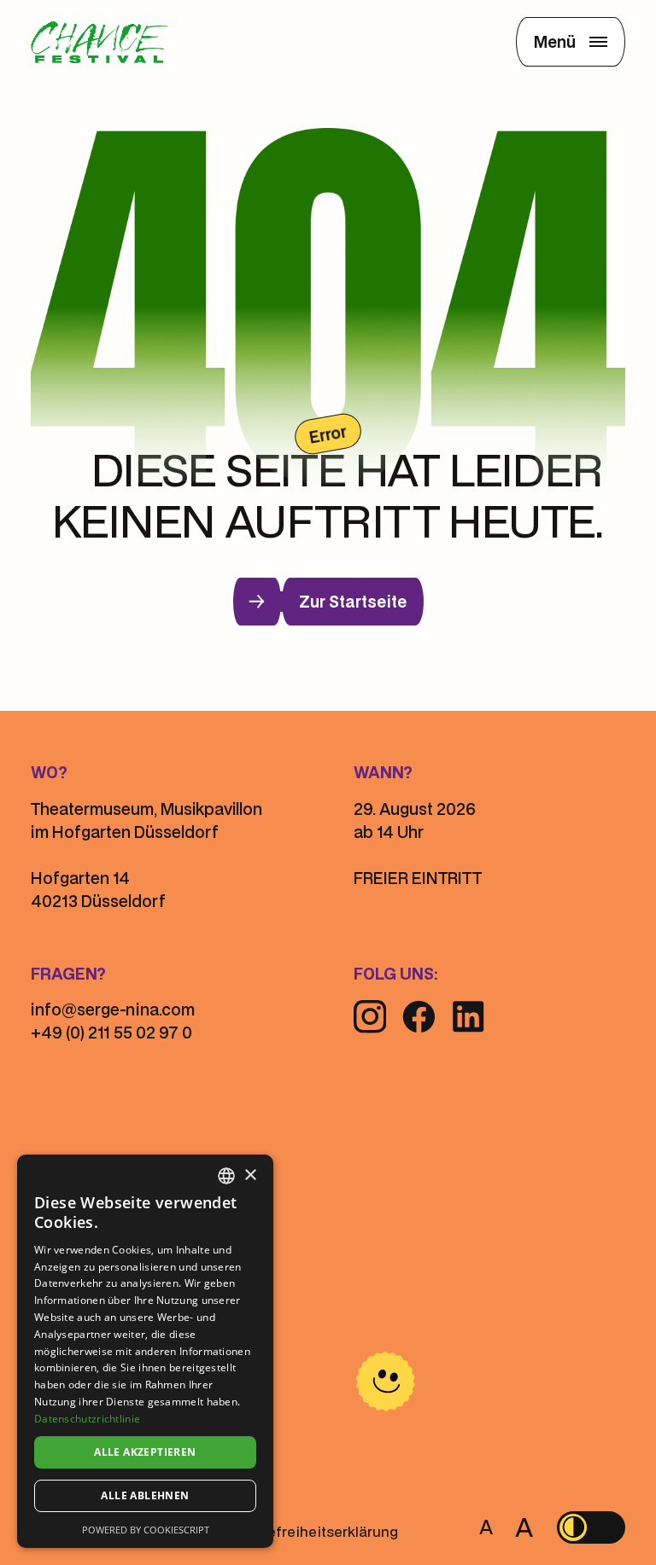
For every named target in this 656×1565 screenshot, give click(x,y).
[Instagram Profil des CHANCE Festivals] (370, 1016)
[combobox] (226, 1175)
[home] (99, 42)
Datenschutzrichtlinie (87, 1418)
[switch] (591, 1527)
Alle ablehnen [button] (145, 1495)
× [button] (249, 1175)
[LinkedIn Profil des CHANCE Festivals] (468, 1016)
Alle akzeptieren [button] (145, 1452)
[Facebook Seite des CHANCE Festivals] (419, 1017)
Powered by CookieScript (145, 1529)
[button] (570, 42)
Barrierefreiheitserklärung (309, 1531)
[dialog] (145, 1351)
